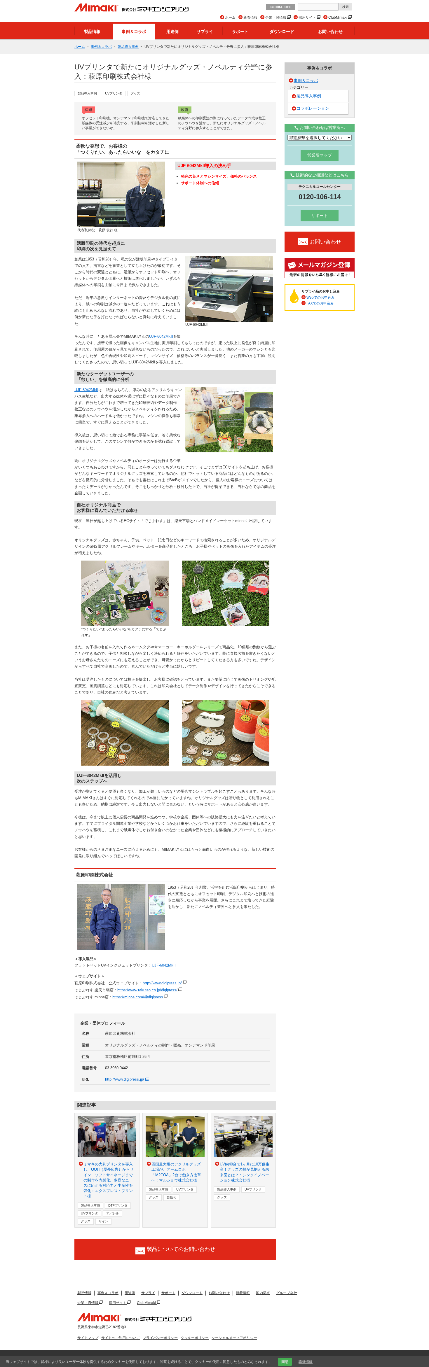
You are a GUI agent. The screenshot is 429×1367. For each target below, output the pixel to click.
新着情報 (250, 17)
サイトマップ (87, 1338)
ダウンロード (282, 31)
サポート (240, 31)
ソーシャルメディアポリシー (234, 1338)
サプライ (205, 31)
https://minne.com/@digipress (137, 997)
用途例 (172, 31)
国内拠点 (263, 1293)
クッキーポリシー (195, 1338)
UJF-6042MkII (161, 336)
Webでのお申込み (320, 297)
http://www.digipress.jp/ (162, 983)
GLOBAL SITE (280, 7)
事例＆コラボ (134, 31)
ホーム (230, 17)
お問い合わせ (330, 31)
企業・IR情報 (276, 17)
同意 (284, 1362)
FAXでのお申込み (320, 303)
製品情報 (92, 31)
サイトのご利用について (120, 1338)
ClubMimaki (338, 17)
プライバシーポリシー (160, 1338)
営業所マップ (319, 155)
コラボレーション (313, 108)
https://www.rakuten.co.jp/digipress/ (147, 990)
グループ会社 (286, 1293)
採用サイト (308, 17)
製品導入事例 (128, 47)
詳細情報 (306, 1362)
